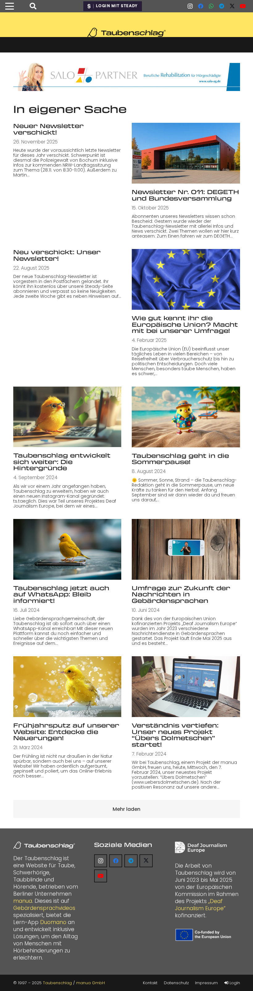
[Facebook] (200, 6)
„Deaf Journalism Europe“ (200, 905)
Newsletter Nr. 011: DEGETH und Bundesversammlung (185, 195)
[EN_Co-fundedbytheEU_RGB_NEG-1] (204, 934)
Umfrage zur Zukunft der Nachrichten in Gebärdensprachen (181, 594)
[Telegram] (221, 6)
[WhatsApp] (211, 6)
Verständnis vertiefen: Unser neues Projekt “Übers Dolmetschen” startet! (175, 734)
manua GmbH (90, 983)
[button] (9, 6)
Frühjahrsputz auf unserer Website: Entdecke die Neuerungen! (66, 731)
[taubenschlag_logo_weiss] (44, 845)
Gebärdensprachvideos (44, 908)
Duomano (53, 922)
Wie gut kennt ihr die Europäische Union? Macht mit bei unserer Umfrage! (185, 324)
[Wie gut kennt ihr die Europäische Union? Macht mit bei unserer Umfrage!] (186, 279)
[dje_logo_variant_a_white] (201, 847)
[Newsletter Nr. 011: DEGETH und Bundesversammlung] (186, 153)
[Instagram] (190, 6)
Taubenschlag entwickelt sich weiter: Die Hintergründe (61, 461)
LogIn (234, 983)
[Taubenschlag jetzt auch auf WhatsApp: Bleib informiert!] (67, 549)
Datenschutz (176, 983)
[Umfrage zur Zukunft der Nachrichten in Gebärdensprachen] (186, 549)
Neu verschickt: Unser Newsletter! (57, 255)
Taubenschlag (57, 983)
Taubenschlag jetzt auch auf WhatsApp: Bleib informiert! (61, 594)
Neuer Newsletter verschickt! (48, 129)
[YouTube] (242, 6)
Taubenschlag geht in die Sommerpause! (180, 458)
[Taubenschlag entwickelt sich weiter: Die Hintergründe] (67, 417)
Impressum (206, 983)
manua (22, 901)
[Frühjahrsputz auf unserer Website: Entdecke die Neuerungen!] (67, 686)
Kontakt (150, 983)
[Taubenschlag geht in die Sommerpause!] (186, 417)
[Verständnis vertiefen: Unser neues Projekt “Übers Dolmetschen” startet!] (186, 686)
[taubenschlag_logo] (126, 32)
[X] (232, 6)
